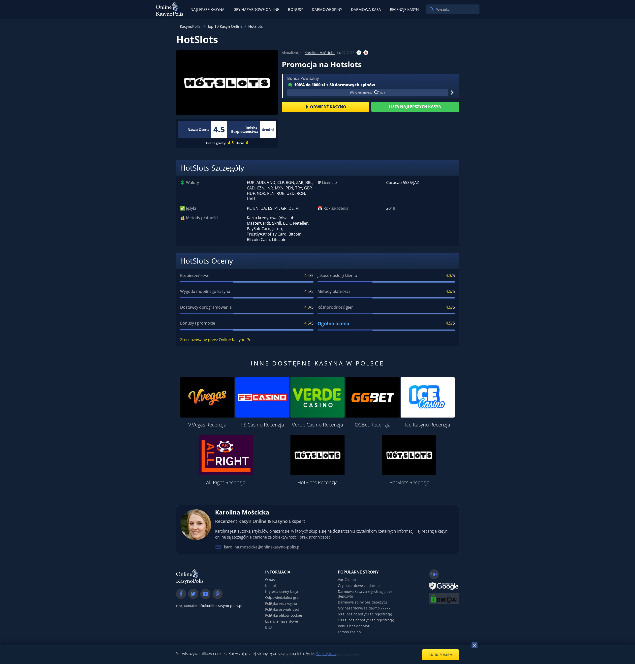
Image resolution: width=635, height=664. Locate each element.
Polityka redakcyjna (281, 603)
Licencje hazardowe (281, 621)
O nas (270, 579)
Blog (268, 627)
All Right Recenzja (226, 482)
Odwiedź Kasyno (328, 107)
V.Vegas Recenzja (207, 424)
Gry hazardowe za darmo (359, 585)
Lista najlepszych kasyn (415, 106)
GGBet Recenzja (373, 424)
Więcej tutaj (326, 653)
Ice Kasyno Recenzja (427, 424)
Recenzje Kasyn (404, 9)
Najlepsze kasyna (207, 9)
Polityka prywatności (282, 609)
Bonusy (295, 9)
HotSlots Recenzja (317, 482)
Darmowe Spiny (327, 9)
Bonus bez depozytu (355, 626)
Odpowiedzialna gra (282, 597)
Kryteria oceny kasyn (282, 591)
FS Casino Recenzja (262, 424)
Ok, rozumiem (441, 654)
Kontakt (271, 585)
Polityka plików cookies (284, 615)
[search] (432, 9)
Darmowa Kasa (366, 9)
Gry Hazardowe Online (256, 9)
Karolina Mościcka (320, 52)
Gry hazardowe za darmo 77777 (364, 608)
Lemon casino (349, 632)
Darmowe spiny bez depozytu (362, 602)
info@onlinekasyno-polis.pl (219, 605)
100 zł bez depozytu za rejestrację (366, 620)
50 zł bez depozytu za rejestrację (365, 614)
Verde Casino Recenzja (317, 424)
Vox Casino (347, 579)
